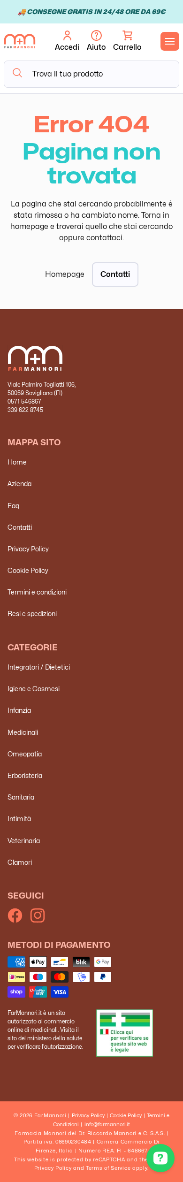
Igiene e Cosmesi (34, 689)
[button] (127, 41)
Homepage (64, 274)
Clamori (20, 862)
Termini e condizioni (37, 592)
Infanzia (19, 710)
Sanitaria (21, 797)
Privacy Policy (28, 549)
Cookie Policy (28, 570)
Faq (13, 506)
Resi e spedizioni (32, 614)
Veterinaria (24, 841)
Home (17, 462)
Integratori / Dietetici (39, 667)
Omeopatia (25, 754)
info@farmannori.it (107, 1124)
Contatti (115, 274)
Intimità (19, 819)
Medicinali (23, 732)
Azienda (19, 484)
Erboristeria (25, 775)
